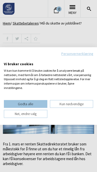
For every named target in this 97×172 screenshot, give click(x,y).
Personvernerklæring (77, 53)
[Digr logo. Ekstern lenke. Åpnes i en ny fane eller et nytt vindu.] (7, 58)
